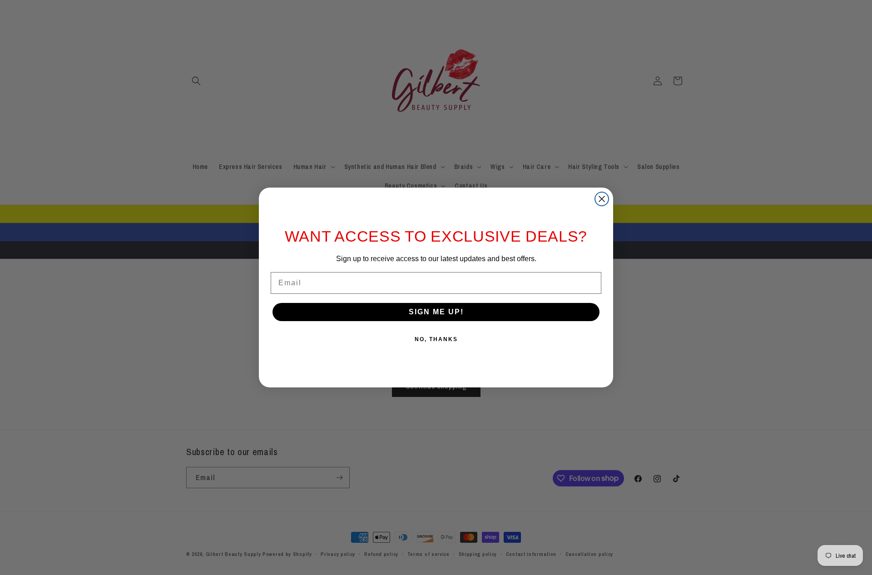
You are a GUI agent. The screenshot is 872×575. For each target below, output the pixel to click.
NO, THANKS (436, 339)
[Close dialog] (602, 199)
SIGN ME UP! (436, 312)
